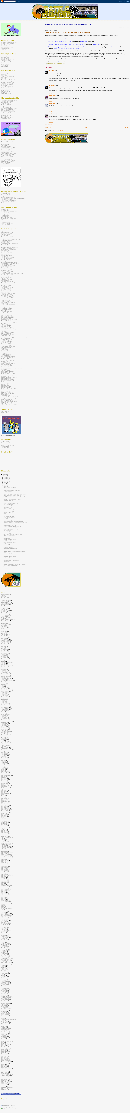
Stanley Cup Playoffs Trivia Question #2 (12, 526)
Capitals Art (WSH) (5, 193)
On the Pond (4, 49)
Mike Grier (3, 892)
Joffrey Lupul (4, 802)
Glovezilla (3, 756)
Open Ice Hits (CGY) (6, 343)
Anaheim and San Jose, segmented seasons (13, 553)
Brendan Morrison (5, 641)
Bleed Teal (3, 74)
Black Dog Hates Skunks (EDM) (8, 153)
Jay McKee (3, 789)
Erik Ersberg (4, 739)
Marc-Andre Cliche (5, 855)
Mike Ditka (3, 891)
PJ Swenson (52, 103)
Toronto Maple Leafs (6, 1061)
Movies (3, 905)
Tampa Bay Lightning (6, 1041)
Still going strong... (7, 530)
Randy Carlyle (4, 973)
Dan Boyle (3, 693)
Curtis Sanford (4, 688)
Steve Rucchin (4, 1031)
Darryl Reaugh (4, 699)
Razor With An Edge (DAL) (7, 101)
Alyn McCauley (4, 609)
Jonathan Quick (5, 810)
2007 (4, 474)
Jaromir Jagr (4, 782)
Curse (2, 686)
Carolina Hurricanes (6, 662)
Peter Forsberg (4, 952)
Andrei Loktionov (5, 612)
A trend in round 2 (7, 561)
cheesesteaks (4, 664)
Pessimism (3, 951)
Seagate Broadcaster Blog (7, 82)
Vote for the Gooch (5, 91)
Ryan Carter (4, 988)
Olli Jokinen (4, 931)
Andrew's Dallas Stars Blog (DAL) (9, 100)
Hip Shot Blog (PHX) (6, 112)
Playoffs (62, 63)
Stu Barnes (3, 1035)
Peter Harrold (4, 953)
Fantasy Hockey (5, 745)
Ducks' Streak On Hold (8, 540)
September (6, 481)
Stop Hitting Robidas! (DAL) (7, 110)
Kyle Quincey (4, 832)
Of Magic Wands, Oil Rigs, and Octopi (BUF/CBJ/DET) (14, 337)
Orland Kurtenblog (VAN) (7, 345)
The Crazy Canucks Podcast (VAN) (9, 377)
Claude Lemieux (5, 675)
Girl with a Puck (5, 46)
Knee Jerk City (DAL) (6, 107)
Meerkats (3, 884)
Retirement (3, 976)
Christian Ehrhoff (5, 673)
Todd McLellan (4, 1058)
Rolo (4, 546)
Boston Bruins (4, 632)
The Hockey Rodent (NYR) (7, 379)
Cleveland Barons (5, 676)
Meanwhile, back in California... (10, 556)
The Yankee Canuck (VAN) (7, 393)
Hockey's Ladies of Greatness (8, 304)
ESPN (2, 740)
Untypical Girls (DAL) (6, 106)
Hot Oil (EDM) (4, 310)
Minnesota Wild (5, 901)
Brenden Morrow (5, 642)
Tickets (3, 1052)
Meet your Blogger (5, 885)
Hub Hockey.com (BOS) (6, 311)
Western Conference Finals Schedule (12, 536)
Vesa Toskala (4, 1071)
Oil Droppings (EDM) (6, 338)
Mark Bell (3, 865)
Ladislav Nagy (4, 833)
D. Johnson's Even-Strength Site (9, 211)
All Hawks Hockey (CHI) (7, 236)
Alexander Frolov (5, 602)
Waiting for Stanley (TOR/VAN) (8, 398)
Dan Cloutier (4, 694)
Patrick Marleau (5, 943)
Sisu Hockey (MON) (6, 364)
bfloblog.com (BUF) (5, 250)
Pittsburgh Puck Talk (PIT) (7, 347)
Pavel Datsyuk (4, 949)
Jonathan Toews (5, 812)
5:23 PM (50, 101)
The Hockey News (5, 1048)
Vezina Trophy (4, 1072)
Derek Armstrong (5, 706)
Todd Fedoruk (4, 1056)
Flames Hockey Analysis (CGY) (8, 282)
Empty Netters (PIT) (5, 276)
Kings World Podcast (6, 58)
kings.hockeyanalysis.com (7, 59)
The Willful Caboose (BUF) (7, 392)
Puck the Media (5, 352)
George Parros (4, 754)
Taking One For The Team (7, 371)
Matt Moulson (4, 881)
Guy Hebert (4, 762)
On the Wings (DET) (6, 342)
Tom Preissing (4, 1059)
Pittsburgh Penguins (6, 962)
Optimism (3, 935)
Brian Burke (4, 652)
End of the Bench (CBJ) (6, 277)
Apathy (3, 618)
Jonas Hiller (4, 807)
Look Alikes (4, 845)
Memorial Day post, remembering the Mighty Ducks (15, 494)
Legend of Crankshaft (6, 837)
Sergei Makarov (5, 1015)
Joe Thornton (4, 801)
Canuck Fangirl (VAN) (6, 255)
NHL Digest (4, 331)
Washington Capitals (6, 1081)
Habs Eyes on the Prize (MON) (8, 293)
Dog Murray (4, 713)
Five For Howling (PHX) (6, 117)
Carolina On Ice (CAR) (6, 258)
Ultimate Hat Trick (5, 395)
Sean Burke (4, 1007)
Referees (3, 975)
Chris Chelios (4, 668)
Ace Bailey (3, 596)
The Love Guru (4, 1049)
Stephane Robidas (5, 1028)
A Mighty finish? (7, 538)
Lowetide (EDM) (5, 152)
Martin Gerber (4, 870)
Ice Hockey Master (5, 312)
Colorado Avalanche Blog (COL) (9, 262)
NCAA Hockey (4, 911)
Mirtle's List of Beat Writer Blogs (8, 328)
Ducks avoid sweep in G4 (9, 501)
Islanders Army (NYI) (6, 318)
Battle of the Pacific (5, 118)
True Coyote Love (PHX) (7, 114)
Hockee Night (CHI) (6, 301)
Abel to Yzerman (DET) (6, 159)
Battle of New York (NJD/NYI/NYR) (9, 243)
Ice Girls (3, 769)
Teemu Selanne (5, 1044)
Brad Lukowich (4, 634)
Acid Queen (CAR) (5, 234)
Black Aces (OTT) (5, 251)
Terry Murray (4, 1046)
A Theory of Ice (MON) (6, 233)
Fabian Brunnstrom (5, 744)
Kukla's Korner (4, 158)
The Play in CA (4, 384)
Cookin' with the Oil (8, 507)
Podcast (3, 966)
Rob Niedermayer (5, 981)
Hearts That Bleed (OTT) (7, 297)
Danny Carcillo (4, 695)
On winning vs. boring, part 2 (10, 511)
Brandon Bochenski (6, 640)
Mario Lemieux (4, 862)
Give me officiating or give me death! (11, 560)
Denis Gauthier (4, 704)
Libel (2, 838)
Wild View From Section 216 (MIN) (9, 404)
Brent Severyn (4, 643)
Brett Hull (3, 648)
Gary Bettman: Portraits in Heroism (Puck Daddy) (12, 198)
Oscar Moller (4, 936)
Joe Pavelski (4, 799)
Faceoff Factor (4, 278)
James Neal (4, 780)
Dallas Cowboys (5, 691)
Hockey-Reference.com (6, 217)
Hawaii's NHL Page (6, 212)
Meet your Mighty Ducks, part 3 (10, 505)
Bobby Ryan (4, 631)
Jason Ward (4, 786)
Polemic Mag (4, 348)
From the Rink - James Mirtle (8, 141)
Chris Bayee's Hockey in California (9, 261)
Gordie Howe (4, 759)
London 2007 (4, 842)
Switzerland (4, 1040)
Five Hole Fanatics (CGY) (7, 281)
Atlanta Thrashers (5, 620)
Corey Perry (4, 683)
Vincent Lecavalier (5, 1075)
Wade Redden (4, 1080)
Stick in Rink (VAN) (5, 370)
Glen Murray (4, 755)
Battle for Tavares (5, 242)
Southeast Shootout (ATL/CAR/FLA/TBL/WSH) (12, 368)
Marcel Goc (4, 858)
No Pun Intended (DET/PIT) (7, 334)
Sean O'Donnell (5, 1008)
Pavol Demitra (4, 950)
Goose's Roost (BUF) (6, 289)
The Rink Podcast (5, 387)
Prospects (3, 969)
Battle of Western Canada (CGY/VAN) (10, 246)
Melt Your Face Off (5, 326)
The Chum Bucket (5, 87)
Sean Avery (4, 1006)
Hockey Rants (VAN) (6, 155)
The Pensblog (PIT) (5, 383)
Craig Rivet (4, 685)
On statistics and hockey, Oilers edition (12, 490)
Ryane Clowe (4, 992)
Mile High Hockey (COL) (7, 327)
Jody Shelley (4, 798)
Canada (3, 661)
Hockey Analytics (5, 215)
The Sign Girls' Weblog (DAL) (8, 109)
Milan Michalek (4, 900)
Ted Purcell (4, 1043)
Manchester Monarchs (6, 852)
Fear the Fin (4, 77)
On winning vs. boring (8, 512)
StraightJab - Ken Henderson (8, 201)
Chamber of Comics (6, 194)
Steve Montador (5, 1029)
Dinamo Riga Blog (5, 272)
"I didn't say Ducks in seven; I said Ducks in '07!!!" (14, 496)
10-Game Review (5, 594)
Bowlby (3, 633)
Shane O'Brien (4, 1021)
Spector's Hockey (5, 163)
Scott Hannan (4, 1000)
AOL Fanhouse (4, 145)
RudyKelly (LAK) (5, 446)
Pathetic (3, 942)
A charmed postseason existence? (11, 529)
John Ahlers (4, 804)
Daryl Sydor (4, 700)
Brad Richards (4, 637)
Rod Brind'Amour (5, 983)
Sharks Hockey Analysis (7, 83)
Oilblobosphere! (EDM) (6, 339)
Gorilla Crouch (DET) (6, 290)
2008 (4, 473)
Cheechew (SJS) (5, 447)
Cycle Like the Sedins (6, 266)
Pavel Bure (3, 947)
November (6, 478)
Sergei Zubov (4, 1017)
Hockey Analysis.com (6, 214)
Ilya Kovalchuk (4, 772)
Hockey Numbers (5, 216)
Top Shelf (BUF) (5, 394)
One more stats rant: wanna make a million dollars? (14, 489)
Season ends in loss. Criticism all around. (12, 495)
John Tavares (4, 806)
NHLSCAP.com (4, 412)
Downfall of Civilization (6, 721)
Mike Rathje (4, 897)
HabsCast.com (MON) (6, 294)
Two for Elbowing (5, 90)
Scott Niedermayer (5, 1003)
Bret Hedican (4, 645)
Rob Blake (3, 980)
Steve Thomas (4, 1033)
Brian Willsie (4, 656)
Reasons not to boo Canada (10, 539)
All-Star (3, 607)
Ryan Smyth (4, 991)
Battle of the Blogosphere (7, 244)
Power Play (4, 968)
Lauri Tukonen (4, 836)
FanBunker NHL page (6, 279)
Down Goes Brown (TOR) (7, 274)
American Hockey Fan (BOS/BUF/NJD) (10, 239)
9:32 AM (50, 111)
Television (3, 1045)
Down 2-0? (6, 518)
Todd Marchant (4, 1057)
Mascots (3, 873)
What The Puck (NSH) (6, 402)
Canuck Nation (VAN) (6, 256)
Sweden (3, 1038)
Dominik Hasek (4, 715)
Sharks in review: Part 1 (9, 524)
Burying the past (7, 492)
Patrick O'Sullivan (5, 944)
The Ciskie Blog (5, 376)
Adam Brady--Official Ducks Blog (9, 42)
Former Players (4, 748)
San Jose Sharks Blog (6, 81)
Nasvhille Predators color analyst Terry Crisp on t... (14, 564)
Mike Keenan (4, 893)
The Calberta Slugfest (8, 544)
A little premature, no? (8, 549)
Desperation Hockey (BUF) (7, 269)
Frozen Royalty (4, 56)
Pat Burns (3, 941)
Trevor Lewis (4, 1067)
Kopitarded (3, 829)
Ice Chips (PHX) (5, 116)
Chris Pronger (4, 672)
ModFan (3, 330)
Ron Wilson (4, 984)
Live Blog (3, 839)
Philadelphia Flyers (5, 958)
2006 (4, 475)
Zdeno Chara (4, 1089)
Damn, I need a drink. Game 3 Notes (11, 509)
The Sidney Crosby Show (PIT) (8, 388)
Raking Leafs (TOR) (6, 354)
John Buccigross (5, 805)
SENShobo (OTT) (5, 362)
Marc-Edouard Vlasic (6, 856)
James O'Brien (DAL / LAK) (7, 445)
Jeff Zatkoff (3, 792)
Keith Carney (4, 820)
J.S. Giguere (4, 778)
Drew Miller (4, 724)
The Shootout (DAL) (6, 104)
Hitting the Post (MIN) (6, 300)
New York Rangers (5, 915)
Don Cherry (4, 716)
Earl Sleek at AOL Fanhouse (8, 197)
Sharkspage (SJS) (5, 144)
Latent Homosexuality (6, 835)
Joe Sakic (3, 800)
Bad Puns (3, 622)
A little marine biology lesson (9, 542)
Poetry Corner (4, 967)
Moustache (3, 904)
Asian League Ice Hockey (7, 619)
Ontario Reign (4, 934)
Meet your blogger (7, 514)
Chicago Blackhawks (6, 665)
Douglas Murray (5, 719)
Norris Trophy (4, 928)
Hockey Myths (4, 767)
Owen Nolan (4, 939)
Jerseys (3, 795)
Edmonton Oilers (57, 63)
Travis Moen (4, 1066)
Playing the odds (7, 557)
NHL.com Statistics (5, 222)
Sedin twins (4, 1011)
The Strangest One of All (7, 390)
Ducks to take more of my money (11, 503)
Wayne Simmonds (5, 1083)
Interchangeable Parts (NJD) (8, 317)
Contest (3, 681)
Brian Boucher (4, 649)
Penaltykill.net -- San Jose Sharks (9, 79)
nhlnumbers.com (5, 411)
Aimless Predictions (6, 600)
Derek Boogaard (5, 707)
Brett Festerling (4, 647)
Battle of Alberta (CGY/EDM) (8, 147)
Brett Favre (3, 646)
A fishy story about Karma (9, 535)
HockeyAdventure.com (6, 305)
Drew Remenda (5, 725)
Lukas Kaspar (4, 851)
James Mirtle (52, 95)
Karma (2, 817)
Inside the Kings (5, 57)
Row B (2, 985)
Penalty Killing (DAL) (6, 103)
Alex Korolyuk (4, 601)
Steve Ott (3, 1030)
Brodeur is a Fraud (5, 254)
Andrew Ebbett (4, 614)
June (5, 485)
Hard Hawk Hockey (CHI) (7, 295)
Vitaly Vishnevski (5, 1076)
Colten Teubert (4, 679)
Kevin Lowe (4, 825)
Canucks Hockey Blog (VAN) (8, 257)
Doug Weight (4, 717)
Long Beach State (5, 844)
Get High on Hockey (6, 285)
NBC (2, 909)
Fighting (3, 746)
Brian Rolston (4, 655)
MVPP (2, 907)
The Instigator (4, 202)
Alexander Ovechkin (6, 603)
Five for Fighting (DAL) (6, 102)
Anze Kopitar (4, 617)
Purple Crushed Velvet (6, 63)
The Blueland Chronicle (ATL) (8, 373)
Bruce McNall (4, 657)
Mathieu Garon (4, 874)
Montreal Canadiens (6, 903)
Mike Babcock (4, 888)
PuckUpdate (4, 353)
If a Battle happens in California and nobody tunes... (14, 551)
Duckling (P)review (8, 491)
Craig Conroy (4, 684)
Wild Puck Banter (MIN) (6, 403)
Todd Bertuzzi (4, 1053)
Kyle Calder (4, 830)
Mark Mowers (4, 867)
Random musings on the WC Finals (11, 527)
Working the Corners (6, 93)
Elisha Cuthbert (5, 736)
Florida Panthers (5, 747)
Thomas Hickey (5, 1051)
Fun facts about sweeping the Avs (11, 565)
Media (2, 883)
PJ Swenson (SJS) (5, 442)
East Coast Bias (5, 732)
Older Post (126, 127)
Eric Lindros (4, 738)
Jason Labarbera (5, 785)
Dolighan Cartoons (5, 196)
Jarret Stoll (3, 784)
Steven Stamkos (5, 1034)
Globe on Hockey (5, 286)
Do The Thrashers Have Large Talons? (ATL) (12, 273)
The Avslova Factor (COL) (7, 372)
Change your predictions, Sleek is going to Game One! (15, 522)
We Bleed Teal (4, 92)
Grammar (3, 760)
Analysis (3, 611)
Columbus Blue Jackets (6, 680)
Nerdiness (3, 912)
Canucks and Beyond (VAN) (8, 160)
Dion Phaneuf (4, 710)
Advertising (4, 599)
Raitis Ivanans (4, 972)
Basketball (3, 625)
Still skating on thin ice (8, 500)
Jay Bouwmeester (5, 787)
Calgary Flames (5, 660)
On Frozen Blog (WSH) (6, 341)
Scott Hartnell (4, 1002)
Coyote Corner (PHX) (6, 115)
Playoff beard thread (6, 964)
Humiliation (4, 768)
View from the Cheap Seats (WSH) (9, 396)
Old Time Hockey (5, 340)
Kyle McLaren (4, 831)
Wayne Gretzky (4, 1082)
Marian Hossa (4, 861)
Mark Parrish (4, 868)
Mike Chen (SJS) (5, 444)
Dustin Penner (4, 729)
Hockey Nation (4, 303)
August (5, 482)
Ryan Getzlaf (4, 989)
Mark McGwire (4, 866)
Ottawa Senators (5, 937)
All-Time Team (4, 608)
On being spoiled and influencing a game (12, 499)
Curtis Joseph (4, 687)
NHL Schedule (4, 919)
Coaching (3, 677)
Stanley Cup (4, 1027)
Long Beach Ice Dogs (6, 843)
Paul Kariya (4, 946)
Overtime (3, 938)
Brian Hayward (4, 654)
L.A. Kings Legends (6, 60)
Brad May (3, 635)
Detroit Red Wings (5, 708)
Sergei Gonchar (5, 1014)
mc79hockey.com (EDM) (7, 148)
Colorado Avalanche (6, 678)
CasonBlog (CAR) (5, 259)
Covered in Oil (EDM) (6, 149)
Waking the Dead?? (8, 508)
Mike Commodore (5, 890)
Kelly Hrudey (4, 821)
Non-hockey (4, 927)
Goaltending (4, 757)
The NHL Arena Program (7, 381)
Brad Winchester (5, 639)
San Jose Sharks (5, 998)
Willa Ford (3, 1086)
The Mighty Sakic (7, 562)
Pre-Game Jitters (7, 498)
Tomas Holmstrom (5, 1060)
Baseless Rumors (5, 624)
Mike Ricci (3, 899)
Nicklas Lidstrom (5, 920)
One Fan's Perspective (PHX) (8, 111)
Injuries (3, 774)
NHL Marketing (4, 916)
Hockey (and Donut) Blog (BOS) (8, 302)
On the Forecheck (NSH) (7, 223)
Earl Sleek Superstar (6, 731)
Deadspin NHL (4, 267)
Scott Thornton (4, 1005)
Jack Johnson (4, 779)
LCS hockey (4, 323)
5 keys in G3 (6, 513)
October (6, 479)
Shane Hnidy (4, 1020)
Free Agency (4, 751)
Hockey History (4, 766)
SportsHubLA (4, 65)
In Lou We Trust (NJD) (6, 315)
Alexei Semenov (5, 604)
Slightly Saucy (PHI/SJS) (7, 86)
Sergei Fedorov (5, 1013)
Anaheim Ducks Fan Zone (7, 43)
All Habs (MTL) (4, 235)
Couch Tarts (4, 75)
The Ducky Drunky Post (9, 520)
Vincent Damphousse (6, 1074)
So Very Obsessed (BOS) (7, 365)
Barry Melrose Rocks (6, 241)
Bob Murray (4, 628)
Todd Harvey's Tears (6, 89)
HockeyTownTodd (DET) (7, 308)
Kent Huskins (4, 824)
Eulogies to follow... (8, 531)
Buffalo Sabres (4, 658)
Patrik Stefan (4, 945)
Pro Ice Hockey (4, 349)
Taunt (2, 1042)
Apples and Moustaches (7, 240)
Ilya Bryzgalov (4, 771)
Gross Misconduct (5, 292)
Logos (2, 840)
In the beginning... (7, 568)
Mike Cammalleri (5, 889)
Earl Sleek (51, 70)
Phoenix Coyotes (5, 960)
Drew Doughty (4, 723)
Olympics (3, 932)
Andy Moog (4, 616)
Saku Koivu (4, 993)
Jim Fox (3, 797)
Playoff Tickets (7, 559)
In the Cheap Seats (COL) (7, 316)
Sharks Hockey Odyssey (7, 84)
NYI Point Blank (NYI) (6, 335)
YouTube (3, 1088)
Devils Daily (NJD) (5, 270)
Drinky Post (4, 726)
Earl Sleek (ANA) (5, 441)
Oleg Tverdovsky (5, 930)
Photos (3, 961)
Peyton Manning (5, 955)
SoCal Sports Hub (5, 366)
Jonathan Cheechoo (6, 809)
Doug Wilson (4, 718)
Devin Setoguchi (5, 709)
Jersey (2, 794)
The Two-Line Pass (5, 391)
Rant (2, 974)
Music (2, 906)
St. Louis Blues (4, 1025)
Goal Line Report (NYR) (7, 287)
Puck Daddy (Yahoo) (6, 350)
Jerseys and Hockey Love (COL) (9, 319)
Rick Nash (3, 979)
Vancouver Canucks (6, 1068)
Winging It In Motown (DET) (7, 161)
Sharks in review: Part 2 (9, 516)
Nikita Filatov (4, 922)
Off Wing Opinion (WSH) (7, 156)
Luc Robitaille (4, 850)
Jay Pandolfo (4, 790)
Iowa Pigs (3, 776)
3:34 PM (50, 82)
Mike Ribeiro (4, 898)
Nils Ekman (4, 926)
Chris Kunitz (4, 670)
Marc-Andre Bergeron (6, 854)
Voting (2, 1078)
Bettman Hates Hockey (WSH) (8, 249)
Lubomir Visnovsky (5, 848)
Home (86, 127)
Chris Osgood (4, 671)
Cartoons (3, 663)
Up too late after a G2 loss (9, 517)
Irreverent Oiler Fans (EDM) (7, 151)
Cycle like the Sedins (6, 690)
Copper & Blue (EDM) (6, 264)
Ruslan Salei (4, 987)
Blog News (3, 627)
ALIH (2, 605)
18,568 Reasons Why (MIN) (7, 231)
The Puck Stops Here (6, 386)
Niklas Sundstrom (5, 923)
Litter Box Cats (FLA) (6, 325)
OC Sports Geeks (5, 48)
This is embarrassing (8, 504)
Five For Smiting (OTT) (6, 280)
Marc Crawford (4, 853)
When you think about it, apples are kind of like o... (14, 521)
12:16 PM (51, 122)
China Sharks (4, 666)
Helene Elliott (4, 763)
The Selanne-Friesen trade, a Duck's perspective (14, 555)
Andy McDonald (5, 615)
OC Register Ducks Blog (7, 47)
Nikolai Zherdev (5, 924)
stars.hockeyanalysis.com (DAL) (9, 108)
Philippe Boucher (5, 959)
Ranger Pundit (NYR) (6, 355)
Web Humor (4, 1084)
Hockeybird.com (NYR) (6, 307)
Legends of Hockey (5, 324)
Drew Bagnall (4, 722)
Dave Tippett (4, 702)
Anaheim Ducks (50, 63)
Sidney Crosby (4, 1023)
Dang (5, 552)
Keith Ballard (4, 818)
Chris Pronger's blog (6, 44)
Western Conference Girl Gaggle (9, 401)
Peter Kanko (4, 954)
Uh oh (5, 543)
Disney (3, 711)
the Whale (3, 1050)
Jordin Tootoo (4, 814)
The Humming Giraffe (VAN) (8, 380)
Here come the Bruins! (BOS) (8, 299)
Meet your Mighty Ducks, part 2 (10, 525)
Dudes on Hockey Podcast (7, 76)
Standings (3, 1026)
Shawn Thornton (5, 1022)
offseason (3, 929)
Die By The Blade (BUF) (7, 271)
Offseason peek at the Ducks (10, 487)
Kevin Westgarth (5, 827)
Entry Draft (3, 737)
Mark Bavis (3, 863)
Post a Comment (48, 124)
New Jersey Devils (5, 913)
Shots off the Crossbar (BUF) (8, 363)
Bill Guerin (3, 626)
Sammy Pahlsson (5, 996)
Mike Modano (4, 896)
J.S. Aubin (3, 777)
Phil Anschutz (4, 957)
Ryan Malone (4, 990)
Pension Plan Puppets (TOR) (8, 346)
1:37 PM (56, 61)
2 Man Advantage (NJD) (7, 232)
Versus (2, 1069)
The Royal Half (4, 66)
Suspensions (4, 1037)
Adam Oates (4, 597)
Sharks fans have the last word (10, 548)
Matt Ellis (3, 878)
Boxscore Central (5, 210)
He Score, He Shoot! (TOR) (7, 296)
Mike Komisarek (5, 894)
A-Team (3, 595)
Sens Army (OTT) (5, 361)
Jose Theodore (4, 815)
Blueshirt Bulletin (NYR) (7, 252)
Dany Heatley (4, 698)
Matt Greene (4, 879)
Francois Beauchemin (6, 749)
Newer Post (47, 127)
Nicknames (4, 921)
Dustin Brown (4, 728)
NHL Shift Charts (5, 221)
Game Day (3, 752)
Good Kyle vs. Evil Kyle (6, 199)
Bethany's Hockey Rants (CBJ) (8, 248)
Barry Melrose (4, 623)
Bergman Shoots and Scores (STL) (9, 247)
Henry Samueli (4, 764)
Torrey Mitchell (4, 1063)
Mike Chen (3, 78)
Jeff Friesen (4, 791)
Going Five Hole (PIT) (6, 288)
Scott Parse (4, 1004)
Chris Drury (4, 669)
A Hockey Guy (4, 73)
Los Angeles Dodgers (6, 846)
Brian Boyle (4, 650)
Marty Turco (4, 871)
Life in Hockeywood (6, 61)
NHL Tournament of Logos (7, 332)
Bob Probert (4, 630)
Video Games (4, 1073)
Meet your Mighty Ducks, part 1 (10, 533)
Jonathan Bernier (5, 808)
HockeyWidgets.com (6, 309)
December (6, 477)
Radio (2, 970)
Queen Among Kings (6, 64)
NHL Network (4, 917)
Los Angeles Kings (5, 847)
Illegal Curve (4, 314)
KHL (2, 828)
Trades (3, 1064)
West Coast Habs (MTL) (7, 400)
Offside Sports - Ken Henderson (8, 200)
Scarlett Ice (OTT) (5, 358)
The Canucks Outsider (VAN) (8, 375)
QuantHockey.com (5, 224)
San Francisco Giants (6, 997)
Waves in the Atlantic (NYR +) (8, 399)
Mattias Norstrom (5, 882)
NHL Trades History (6, 333)
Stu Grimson (4, 1036)
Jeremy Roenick (5, 793)
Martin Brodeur (4, 869)
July (5, 483)
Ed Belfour (3, 733)
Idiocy (2, 770)
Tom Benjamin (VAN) (6, 146)
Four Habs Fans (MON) (6, 284)
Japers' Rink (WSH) (6, 162)
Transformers (4, 1065)
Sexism (3, 1018)
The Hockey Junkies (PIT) (7, 378)
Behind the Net (4, 209)
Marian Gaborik (5, 860)
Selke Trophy (4, 1012)
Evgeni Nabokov (5, 742)
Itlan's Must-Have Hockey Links (8, 218)
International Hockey (6, 775)
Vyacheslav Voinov (5, 1079)
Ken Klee (3, 823)
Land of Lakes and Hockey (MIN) (9, 322)
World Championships (6, 1087)
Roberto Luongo (5, 982)
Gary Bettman (4, 753)
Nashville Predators (6, 908)
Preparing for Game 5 (8, 547)
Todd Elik (3, 1055)
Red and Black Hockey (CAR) (8, 357)
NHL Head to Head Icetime (7, 219)
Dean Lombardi (5, 703)
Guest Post (3, 761)
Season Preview (5, 1010)
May (5, 486)
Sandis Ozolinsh (5, 999)
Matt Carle (3, 877)
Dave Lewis (4, 701)
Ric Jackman (4, 977)
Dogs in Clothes (5, 714)
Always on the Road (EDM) (7, 238)
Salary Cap (4, 995)
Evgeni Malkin (4, 741)
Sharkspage (4, 85)
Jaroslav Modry (4, 783)
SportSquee (4, 369)
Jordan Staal (4, 813)
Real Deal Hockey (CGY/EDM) (8, 356)
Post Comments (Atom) (58, 130)
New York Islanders (5, 914)
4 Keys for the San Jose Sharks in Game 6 (13, 534)
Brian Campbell (5, 653)
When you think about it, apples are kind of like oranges (67, 32)
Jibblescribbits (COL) (6, 320)
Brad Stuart (4, 638)
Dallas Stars (4, 692)
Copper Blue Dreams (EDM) (8, 265)
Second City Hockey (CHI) (7, 360)
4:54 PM (50, 93)
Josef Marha (4, 816)
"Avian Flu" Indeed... (8, 566)
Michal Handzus (5, 886)
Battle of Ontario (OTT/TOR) (7, 154)
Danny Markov (4, 696)
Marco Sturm (4, 859)
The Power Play (5, 385)
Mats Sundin (4, 876)
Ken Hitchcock (4, 822)
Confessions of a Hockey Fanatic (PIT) (10, 263)
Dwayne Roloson (5, 730)
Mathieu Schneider (5, 875)
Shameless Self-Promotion (7, 1019)
